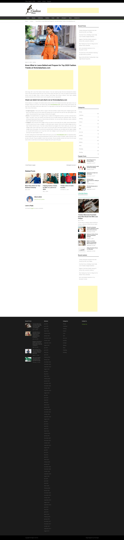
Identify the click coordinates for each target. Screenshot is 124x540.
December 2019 (47, 492)
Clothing (80, 118)
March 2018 (46, 514)
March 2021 (46, 459)
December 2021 (47, 438)
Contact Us (77, 18)
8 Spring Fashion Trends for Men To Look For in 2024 (32, 187)
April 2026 (46, 328)
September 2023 (47, 390)
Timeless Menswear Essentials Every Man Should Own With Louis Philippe (87, 31)
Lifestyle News (83, 193)
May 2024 (46, 373)
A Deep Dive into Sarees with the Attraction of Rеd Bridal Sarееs (68, 187)
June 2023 (46, 397)
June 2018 (46, 507)
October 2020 (47, 471)
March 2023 (46, 404)
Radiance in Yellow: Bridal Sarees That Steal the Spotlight (92, 235)
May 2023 (46, 400)
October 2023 (47, 388)
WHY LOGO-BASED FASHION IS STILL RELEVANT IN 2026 (87, 49)
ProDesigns (96, 537)
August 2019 (46, 502)
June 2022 (46, 423)
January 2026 (47, 335)
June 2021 (46, 452)
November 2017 (47, 523)
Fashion (39, 1)
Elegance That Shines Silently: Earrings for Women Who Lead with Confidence (87, 40)
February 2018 (47, 516)
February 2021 (47, 462)
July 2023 (46, 395)
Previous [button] (26, 183)
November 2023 (47, 385)
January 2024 (47, 381)
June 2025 (46, 350)
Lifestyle (44, 1)
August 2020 (46, 476)
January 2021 (47, 464)
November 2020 (47, 469)
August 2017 (46, 531)
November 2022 (47, 412)
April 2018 (46, 512)
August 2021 (46, 447)
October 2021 (47, 442)
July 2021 (46, 450)
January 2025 (47, 359)
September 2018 (47, 504)
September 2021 (47, 445)
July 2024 (46, 371)
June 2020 (46, 481)
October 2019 (47, 497)
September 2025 (47, 342)
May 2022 (46, 426)
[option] (33, 182)
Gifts (58, 18)
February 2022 (47, 433)
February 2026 (47, 333)
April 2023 (46, 402)
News (70, 18)
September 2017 (47, 528)
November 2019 (47, 495)
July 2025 (46, 347)
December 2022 (47, 409)
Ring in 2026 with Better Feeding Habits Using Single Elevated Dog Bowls (88, 58)
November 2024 (47, 364)
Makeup (80, 142)
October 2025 (47, 340)
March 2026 (46, 331)
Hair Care (81, 132)
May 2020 (46, 483)
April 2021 (46, 457)
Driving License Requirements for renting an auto (93, 180)
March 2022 (46, 431)
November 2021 (47, 440)
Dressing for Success (71, 165)
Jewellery (81, 135)
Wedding (81, 152)
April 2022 (46, 428)
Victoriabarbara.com (55, 104)
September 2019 (47, 500)
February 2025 (47, 357)
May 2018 (46, 509)
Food (53, 18)
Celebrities (40, 18)
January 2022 (47, 435)
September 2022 (47, 416)
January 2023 (47, 407)
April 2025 (46, 354)
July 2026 (46, 323)
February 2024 (47, 378)
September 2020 (47, 473)
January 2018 (47, 519)
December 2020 (47, 466)
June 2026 (46, 326)
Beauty (33, 18)
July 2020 (46, 478)
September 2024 (47, 366)
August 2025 (46, 345)
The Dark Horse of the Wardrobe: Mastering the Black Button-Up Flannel (88, 53)
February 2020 (47, 488)
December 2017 (47, 521)
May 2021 (46, 454)
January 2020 (47, 490)
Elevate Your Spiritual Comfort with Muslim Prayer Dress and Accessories (93, 228)
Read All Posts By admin (39, 199)
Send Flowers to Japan (30, 165)
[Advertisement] (73, 10)
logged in (33, 208)
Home (27, 18)
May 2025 (46, 352)
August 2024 (46, 369)
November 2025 (47, 338)
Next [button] (75, 183)
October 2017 (47, 526)
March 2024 (46, 376)
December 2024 (47, 362)
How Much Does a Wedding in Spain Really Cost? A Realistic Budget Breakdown (88, 35)
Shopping (49, 1)
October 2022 (47, 414)
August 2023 (46, 392)
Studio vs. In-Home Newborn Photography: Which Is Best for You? (92, 242)
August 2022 (46, 419)
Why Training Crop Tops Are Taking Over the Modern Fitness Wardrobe (88, 44)
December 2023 (47, 383)
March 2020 (46, 485)
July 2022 (46, 421)
